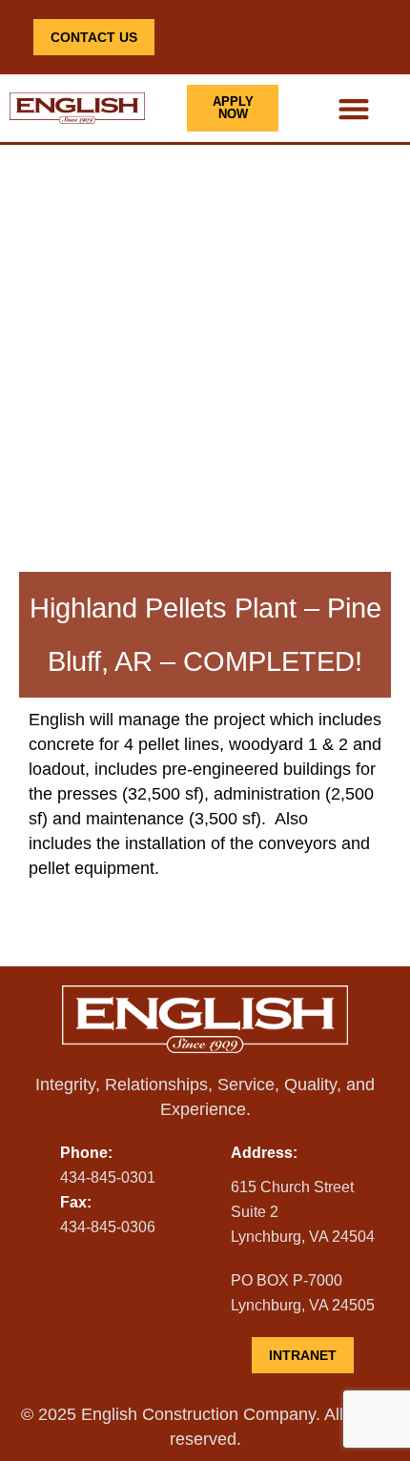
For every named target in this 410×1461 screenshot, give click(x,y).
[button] (353, 108)
